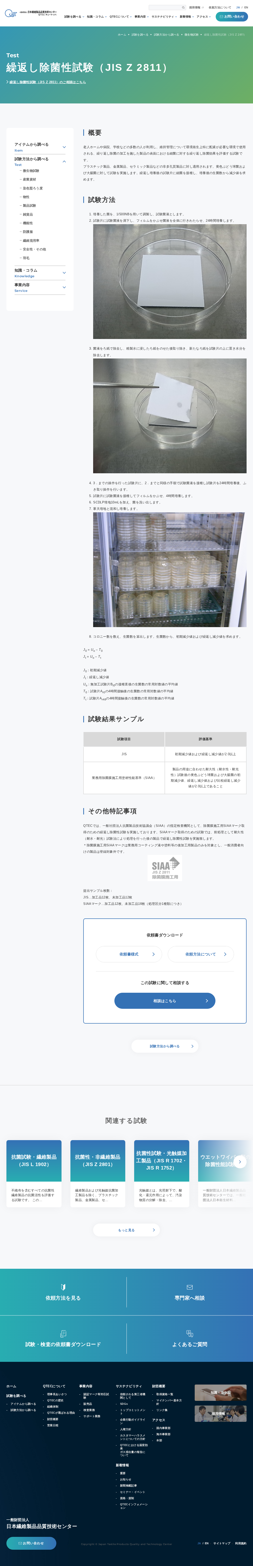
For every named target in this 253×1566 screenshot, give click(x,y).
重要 (123, 1473)
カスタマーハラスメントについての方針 (133, 1437)
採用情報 (195, 7)
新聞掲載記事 (128, 1485)
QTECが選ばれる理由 (61, 1412)
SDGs (124, 1403)
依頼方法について (220, 7)
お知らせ (125, 1479)
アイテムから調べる (23, 1403)
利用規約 (241, 1543)
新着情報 (185, 16)
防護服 (28, 232)
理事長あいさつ (57, 1394)
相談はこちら (164, 1001)
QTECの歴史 (55, 1400)
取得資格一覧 (164, 1394)
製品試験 (29, 205)
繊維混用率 (31, 240)
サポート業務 (92, 1416)
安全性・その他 (34, 249)
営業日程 (53, 1425)
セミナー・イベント (133, 1491)
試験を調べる (73, 16)
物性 (26, 197)
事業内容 (140, 16)
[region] (165, 763)
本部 (159, 1440)
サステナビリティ (163, 16)
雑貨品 (28, 214)
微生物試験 (31, 171)
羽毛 (26, 258)
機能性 (28, 223)
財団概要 (53, 1419)
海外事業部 (163, 1434)
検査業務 (89, 1409)
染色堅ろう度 (33, 188)
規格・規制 (127, 1498)
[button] (239, 1161)
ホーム (11, 1386)
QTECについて (119, 16)
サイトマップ (222, 1543)
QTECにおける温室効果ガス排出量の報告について (134, 1450)
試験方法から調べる (23, 1409)
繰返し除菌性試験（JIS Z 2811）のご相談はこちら (48, 82)
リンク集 (162, 1409)
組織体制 (53, 1406)
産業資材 (29, 179)
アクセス (202, 16)
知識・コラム (95, 16)
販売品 (88, 1403)
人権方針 (125, 1429)
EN (246, 7)
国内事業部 (163, 1428)
